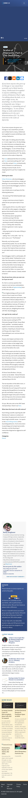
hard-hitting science (12, 421)
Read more (9, 564)
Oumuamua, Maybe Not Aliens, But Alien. (6, 751)
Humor (5, 47)
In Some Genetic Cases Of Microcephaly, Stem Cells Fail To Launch (7, 714)
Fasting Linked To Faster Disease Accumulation (17, 679)
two (6, 161)
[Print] (22, 78)
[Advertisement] (14, 22)
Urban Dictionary (7, 179)
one (6, 159)
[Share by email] (14, 78)
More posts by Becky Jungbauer (15, 576)
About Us (3, 785)
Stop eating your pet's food (10, 568)
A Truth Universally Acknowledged (15, 60)
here (20, 406)
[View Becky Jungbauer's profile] (5, 61)
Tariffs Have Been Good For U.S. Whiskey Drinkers (16, 660)
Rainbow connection (8, 574)
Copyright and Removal (9, 786)
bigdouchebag (17, 287)
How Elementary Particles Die (20, 752)
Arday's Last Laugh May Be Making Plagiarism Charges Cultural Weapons (16, 640)
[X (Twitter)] (3, 38)
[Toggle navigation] (24, 3)
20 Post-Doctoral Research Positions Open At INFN (20, 713)
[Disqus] (14, 459)
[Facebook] (1, 38)
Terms (25, 784)
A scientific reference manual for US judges (12, 571)
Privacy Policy (19, 785)
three (15, 163)
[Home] (6, 3)
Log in (25, 38)
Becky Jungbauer (14, 59)
